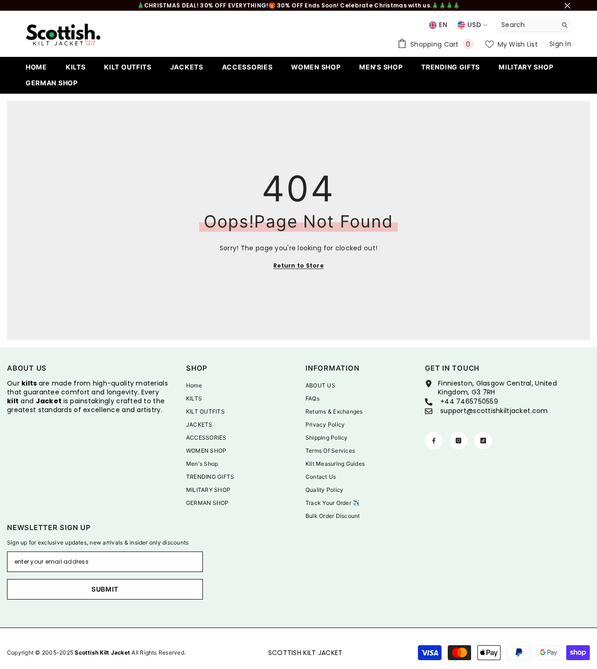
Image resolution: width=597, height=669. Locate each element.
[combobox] (527, 25)
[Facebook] (434, 440)
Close (567, 5)
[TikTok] (483, 440)
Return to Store (298, 265)
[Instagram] (458, 440)
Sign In (560, 43)
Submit (104, 589)
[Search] (534, 25)
